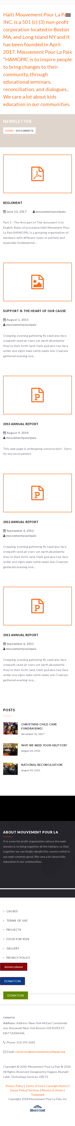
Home (9, 130)
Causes (12, 911)
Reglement (12, 203)
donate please (13, 967)
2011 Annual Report (21, 635)
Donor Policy (18, 1090)
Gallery (12, 948)
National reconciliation (41, 764)
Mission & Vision (52, 1090)
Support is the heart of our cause (34, 311)
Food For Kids (18, 939)
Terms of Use (34, 1086)
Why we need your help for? (44, 745)
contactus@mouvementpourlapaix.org (40, 1051)
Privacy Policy (18, 957)
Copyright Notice (56, 1086)
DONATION (12, 981)
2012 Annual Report (21, 522)
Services (33, 1090)
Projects (13, 929)
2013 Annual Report (21, 424)
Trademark (38, 1094)
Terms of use (17, 920)
